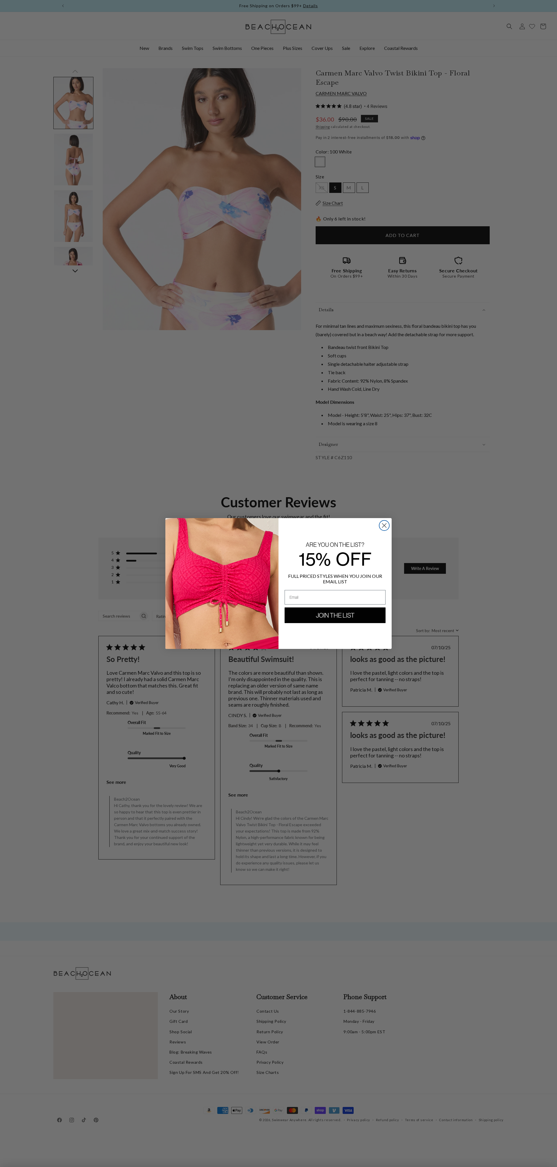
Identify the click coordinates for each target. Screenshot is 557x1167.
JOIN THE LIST (335, 615)
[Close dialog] (384, 525)
